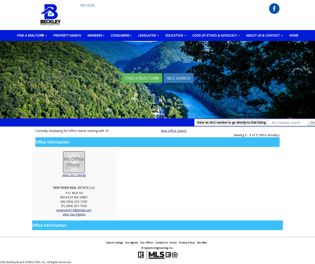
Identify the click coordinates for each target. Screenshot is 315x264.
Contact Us (161, 242)
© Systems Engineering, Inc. (157, 247)
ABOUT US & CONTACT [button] (263, 35)
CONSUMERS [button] (120, 35)
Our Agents (131, 242)
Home (173, 242)
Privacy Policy (187, 242)
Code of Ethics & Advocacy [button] (215, 35)
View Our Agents (74, 214)
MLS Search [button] (178, 78)
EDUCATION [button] (174, 35)
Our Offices (146, 242)
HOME (293, 35)
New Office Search (174, 131)
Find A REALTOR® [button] (142, 78)
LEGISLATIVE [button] (147, 35)
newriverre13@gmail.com (74, 210)
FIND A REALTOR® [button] (31, 35)
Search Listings (114, 242)
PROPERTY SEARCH (67, 35)
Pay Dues (87, 5)
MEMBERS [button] (94, 35)
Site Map (202, 242)
